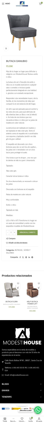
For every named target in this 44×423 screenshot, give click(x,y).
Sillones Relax (32, 306)
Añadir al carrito (27, 232)
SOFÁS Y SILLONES (14, 304)
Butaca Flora (12, 302)
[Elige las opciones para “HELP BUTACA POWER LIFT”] (39, 288)
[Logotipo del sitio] (22, 4)
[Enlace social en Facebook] (20, 257)
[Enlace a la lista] (22, 369)
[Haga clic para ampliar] (6, 48)
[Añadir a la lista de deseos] (18, 283)
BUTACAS (18, 250)
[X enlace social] (23, 257)
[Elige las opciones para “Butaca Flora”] (18, 288)
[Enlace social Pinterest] (26, 257)
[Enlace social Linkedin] (29, 257)
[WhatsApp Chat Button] (38, 410)
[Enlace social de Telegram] (32, 257)
